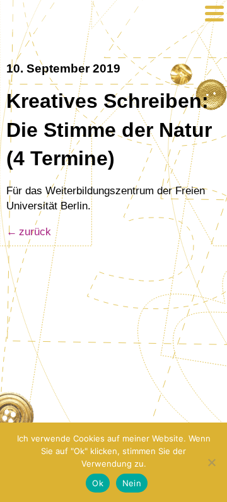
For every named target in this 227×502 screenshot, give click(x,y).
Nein (131, 483)
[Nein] (211, 462)
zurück (35, 232)
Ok (97, 483)
